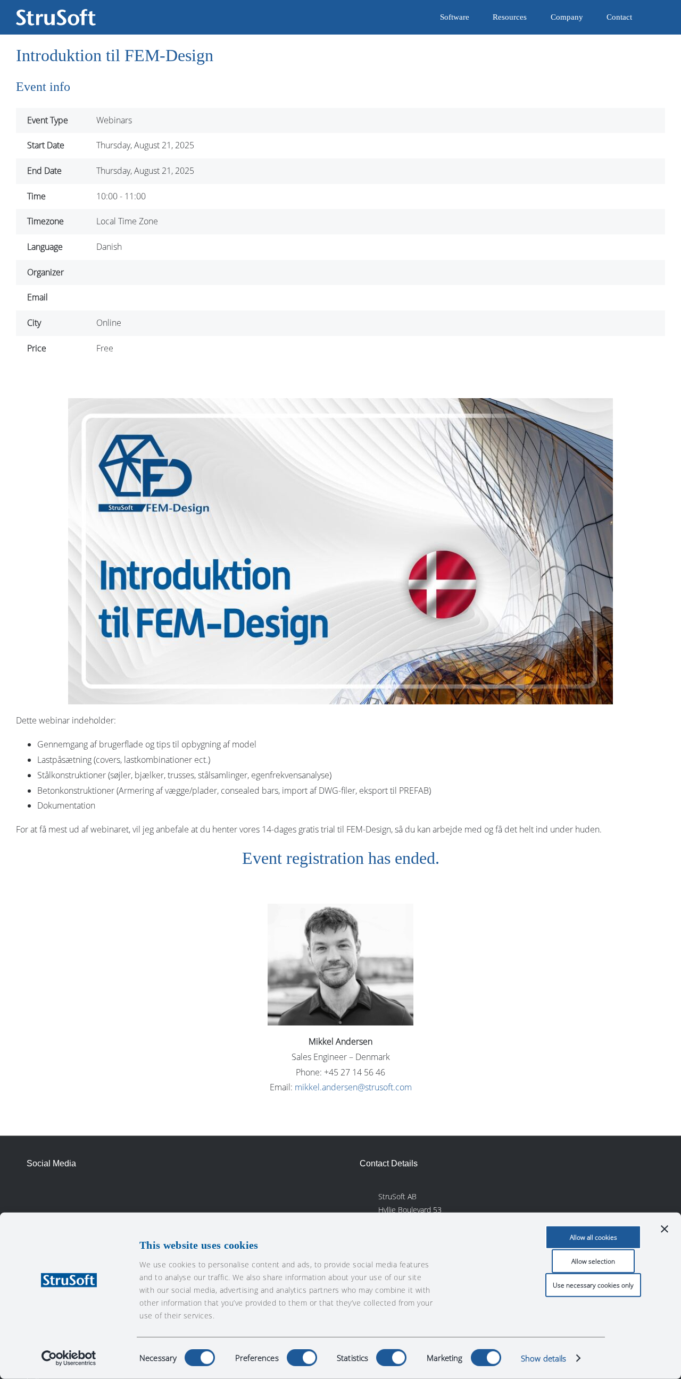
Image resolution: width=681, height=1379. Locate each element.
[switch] (302, 1357)
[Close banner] (664, 1229)
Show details (543, 1358)
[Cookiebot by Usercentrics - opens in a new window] (68, 1358)
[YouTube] (106, 1195)
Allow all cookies (593, 1237)
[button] (648, 17)
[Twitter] (82, 1195)
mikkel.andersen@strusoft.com (353, 1087)
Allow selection (593, 1261)
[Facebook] (59, 1195)
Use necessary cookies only (593, 1285)
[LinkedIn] (35, 1195)
